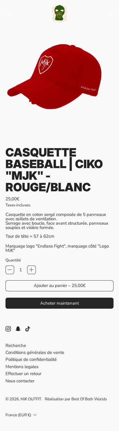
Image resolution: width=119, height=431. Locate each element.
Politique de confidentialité (31, 359)
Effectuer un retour (23, 374)
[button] (98, 14)
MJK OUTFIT (31, 399)
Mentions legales (21, 367)
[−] (9, 269)
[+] (31, 269)
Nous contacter (19, 381)
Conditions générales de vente (34, 352)
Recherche (15, 345)
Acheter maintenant (59, 303)
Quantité (13, 260)
